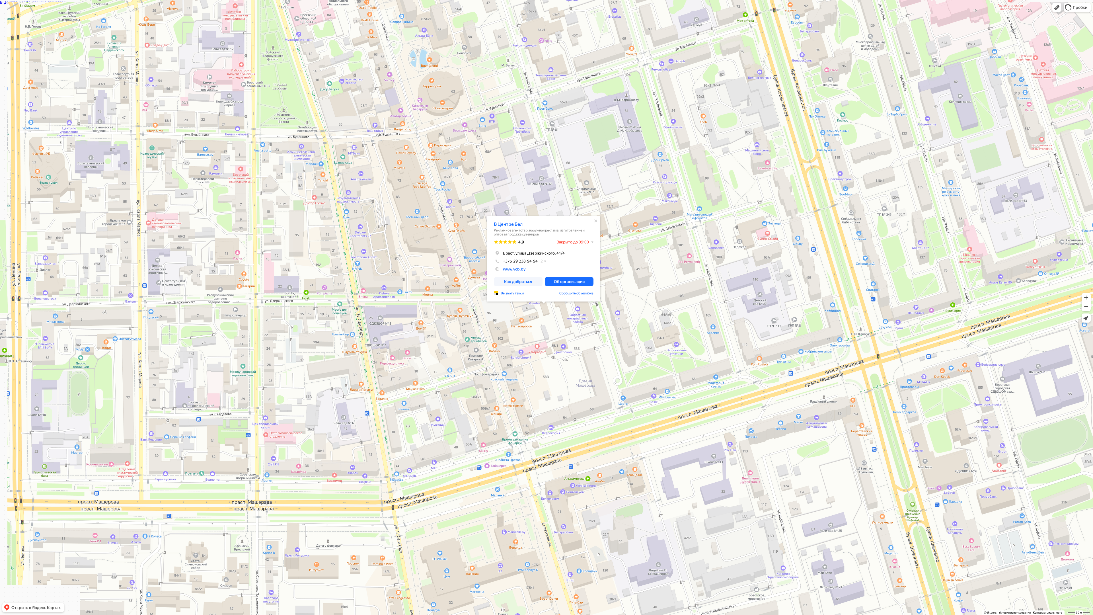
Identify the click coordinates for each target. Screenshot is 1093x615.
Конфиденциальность (1047, 612)
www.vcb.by (514, 269)
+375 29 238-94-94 (520, 261)
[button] (1056, 7)
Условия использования (1015, 612)
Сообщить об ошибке (576, 293)
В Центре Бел (508, 224)
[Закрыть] (595, 221)
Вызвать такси (512, 293)
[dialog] (543, 259)
